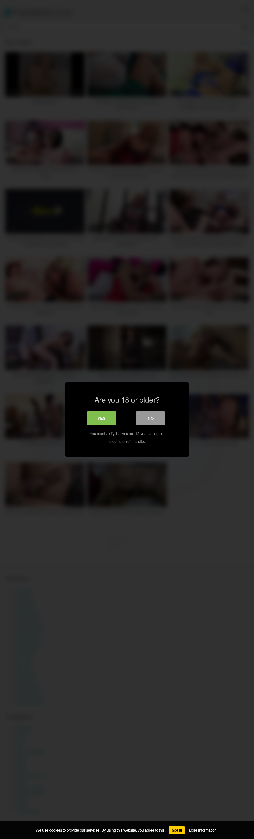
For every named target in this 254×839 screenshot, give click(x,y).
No (151, 418)
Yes (101, 418)
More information (203, 830)
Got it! (177, 830)
